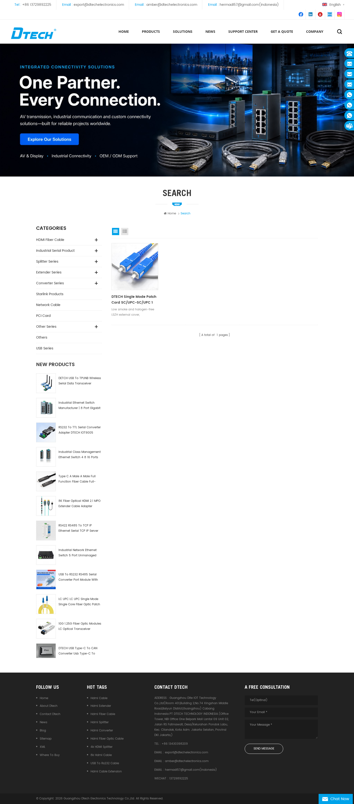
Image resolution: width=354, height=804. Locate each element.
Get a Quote (282, 31)
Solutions (182, 31)
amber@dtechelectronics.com (171, 4)
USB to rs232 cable (105, 763)
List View (124, 231)
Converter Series (50, 283)
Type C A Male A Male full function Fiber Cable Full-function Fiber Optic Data (77, 479)
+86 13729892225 (36, 4)
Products (151, 31)
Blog (43, 730)
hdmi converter (102, 730)
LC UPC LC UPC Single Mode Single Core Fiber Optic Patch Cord (79, 602)
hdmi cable (99, 698)
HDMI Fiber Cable (50, 240)
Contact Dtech (50, 714)
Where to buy (50, 755)
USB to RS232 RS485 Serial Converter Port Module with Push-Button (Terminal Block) (78, 577)
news (210, 31)
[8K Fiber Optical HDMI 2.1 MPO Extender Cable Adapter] (46, 506)
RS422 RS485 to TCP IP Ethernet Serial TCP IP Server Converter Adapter (78, 528)
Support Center (243, 31)
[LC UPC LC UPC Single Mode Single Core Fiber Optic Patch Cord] (46, 604)
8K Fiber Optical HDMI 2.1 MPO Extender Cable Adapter (79, 504)
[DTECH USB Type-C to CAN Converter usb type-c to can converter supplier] (46, 651)
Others (41, 337)
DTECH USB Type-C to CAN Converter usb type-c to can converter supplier (78, 651)
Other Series (46, 326)
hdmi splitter (100, 722)
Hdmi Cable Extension (106, 771)
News (43, 722)
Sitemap (46, 738)
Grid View (115, 231)
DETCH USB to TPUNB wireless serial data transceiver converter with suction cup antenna (80, 381)
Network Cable (48, 305)
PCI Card (43, 316)
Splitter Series (47, 261)
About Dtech (49, 706)
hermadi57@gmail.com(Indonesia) (249, 4)
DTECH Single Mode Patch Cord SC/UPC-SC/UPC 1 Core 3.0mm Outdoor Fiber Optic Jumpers (134, 300)
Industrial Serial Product (55, 250)
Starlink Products (49, 294)
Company (314, 31)
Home (123, 31)
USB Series (44, 348)
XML (42, 747)
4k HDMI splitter (101, 747)
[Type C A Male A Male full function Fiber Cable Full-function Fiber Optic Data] (46, 481)
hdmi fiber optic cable (107, 738)
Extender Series (48, 272)
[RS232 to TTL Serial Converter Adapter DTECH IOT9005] (46, 432)
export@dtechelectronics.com (99, 4)
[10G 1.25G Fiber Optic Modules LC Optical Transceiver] (46, 628)
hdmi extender (101, 706)
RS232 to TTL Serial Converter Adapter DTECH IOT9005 (80, 430)
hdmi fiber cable (103, 714)
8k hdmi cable (101, 755)
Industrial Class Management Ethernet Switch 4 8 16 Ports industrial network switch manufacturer (80, 455)
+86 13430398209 (175, 744)
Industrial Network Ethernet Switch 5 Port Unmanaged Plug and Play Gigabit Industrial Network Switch (78, 553)
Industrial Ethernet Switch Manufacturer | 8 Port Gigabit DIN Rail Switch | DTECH (79, 406)
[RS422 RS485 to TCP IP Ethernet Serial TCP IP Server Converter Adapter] (46, 530)
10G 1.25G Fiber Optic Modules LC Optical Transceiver (80, 626)
